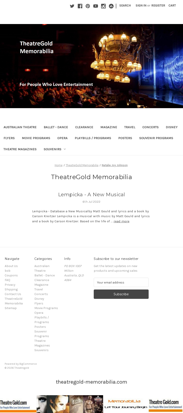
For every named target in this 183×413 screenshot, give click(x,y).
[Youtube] (95, 6)
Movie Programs (36, 138)
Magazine (108, 127)
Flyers (9, 138)
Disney (172, 127)
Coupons (11, 275)
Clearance (84, 127)
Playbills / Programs (93, 138)
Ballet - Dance (56, 127)
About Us (11, 266)
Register (158, 5)
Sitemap (11, 308)
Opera (62, 138)
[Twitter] (72, 6)
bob (7, 271)
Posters (125, 138)
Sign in (141, 5)
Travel (129, 127)
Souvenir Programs (156, 138)
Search (125, 5)
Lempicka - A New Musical (91, 195)
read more (121, 221)
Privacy (10, 285)
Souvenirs (52, 149)
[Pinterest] (87, 6)
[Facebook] (80, 6)
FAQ (7, 280)
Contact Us (13, 294)
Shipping (11, 289)
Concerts (150, 127)
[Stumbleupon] (111, 6)
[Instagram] (103, 6)
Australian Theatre (20, 127)
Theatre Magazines (20, 149)
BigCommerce (28, 363)
